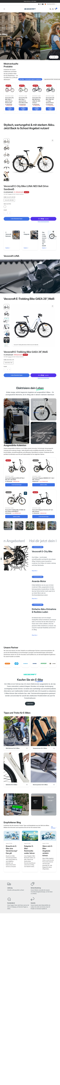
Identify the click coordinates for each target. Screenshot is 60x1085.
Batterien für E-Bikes (11, 784)
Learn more (30, 703)
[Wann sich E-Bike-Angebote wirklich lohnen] (48, 836)
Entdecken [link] (35, 412)
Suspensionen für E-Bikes (40, 748)
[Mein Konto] (53, 9)
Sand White (5, 206)
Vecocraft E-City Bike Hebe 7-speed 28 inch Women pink (9, 100)
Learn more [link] (16, 415)
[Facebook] (39, 4)
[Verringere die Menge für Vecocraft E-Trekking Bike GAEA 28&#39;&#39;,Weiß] (5, 369)
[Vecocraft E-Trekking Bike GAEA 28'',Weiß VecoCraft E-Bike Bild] (52, 306)
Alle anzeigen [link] (53, 827)
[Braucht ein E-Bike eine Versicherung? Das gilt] (12, 836)
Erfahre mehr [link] (9, 803)
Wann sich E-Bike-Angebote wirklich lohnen (47, 851)
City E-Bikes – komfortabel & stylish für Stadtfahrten (30, 79)
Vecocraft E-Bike (9, 95)
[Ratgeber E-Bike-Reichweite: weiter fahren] (30, 836)
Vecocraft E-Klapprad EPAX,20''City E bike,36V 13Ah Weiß (14, 478)
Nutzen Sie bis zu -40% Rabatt (30, 1)
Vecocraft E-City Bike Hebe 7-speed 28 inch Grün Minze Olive (23, 100)
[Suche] (50, 9)
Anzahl (5, 210)
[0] (55, 9)
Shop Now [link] (34, 570)
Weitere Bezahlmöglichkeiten (43, 221)
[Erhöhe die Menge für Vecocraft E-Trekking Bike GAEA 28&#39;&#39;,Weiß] (10, 369)
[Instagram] (41, 4)
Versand (9, 194)
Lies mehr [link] (50, 800)
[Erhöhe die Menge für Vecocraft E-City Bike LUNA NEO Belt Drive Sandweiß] (10, 213)
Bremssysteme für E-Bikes (40, 784)
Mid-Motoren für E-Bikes (13, 748)
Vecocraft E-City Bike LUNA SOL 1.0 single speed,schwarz (50, 100)
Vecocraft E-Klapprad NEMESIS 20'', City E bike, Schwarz (43, 478)
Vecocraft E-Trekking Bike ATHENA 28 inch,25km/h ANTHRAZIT (15, 510)
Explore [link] (7, 248)
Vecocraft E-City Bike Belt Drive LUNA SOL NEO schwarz (36, 100)
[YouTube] (43, 4)
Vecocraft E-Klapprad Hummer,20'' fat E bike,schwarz (42, 510)
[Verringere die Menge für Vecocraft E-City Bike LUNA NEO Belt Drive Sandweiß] (5, 213)
